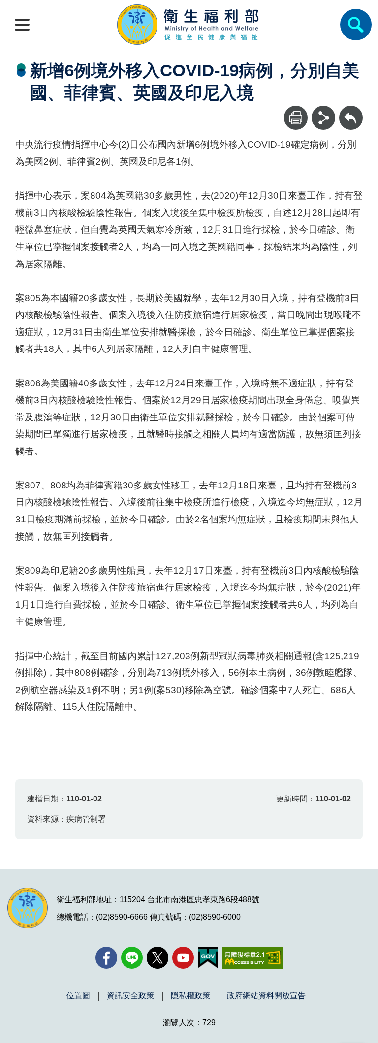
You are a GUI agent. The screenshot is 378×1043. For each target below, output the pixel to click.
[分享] (323, 118)
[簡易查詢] (356, 24)
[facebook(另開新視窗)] (106, 958)
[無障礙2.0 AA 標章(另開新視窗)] (252, 958)
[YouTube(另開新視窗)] (183, 958)
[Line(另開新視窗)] (132, 958)
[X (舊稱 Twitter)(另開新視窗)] (157, 958)
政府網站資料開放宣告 (266, 996)
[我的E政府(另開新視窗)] (208, 958)
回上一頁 (351, 110)
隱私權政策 (190, 996)
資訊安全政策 (130, 996)
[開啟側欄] (22, 24)
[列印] (296, 118)
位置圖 (78, 996)
